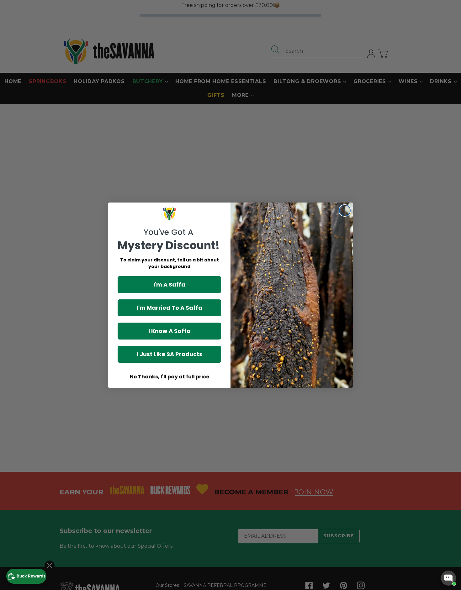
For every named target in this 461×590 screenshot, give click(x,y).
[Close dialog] (344, 210)
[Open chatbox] (448, 578)
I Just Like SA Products (169, 354)
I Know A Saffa (169, 331)
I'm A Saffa (169, 284)
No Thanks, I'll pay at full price (169, 376)
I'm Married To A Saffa (169, 308)
